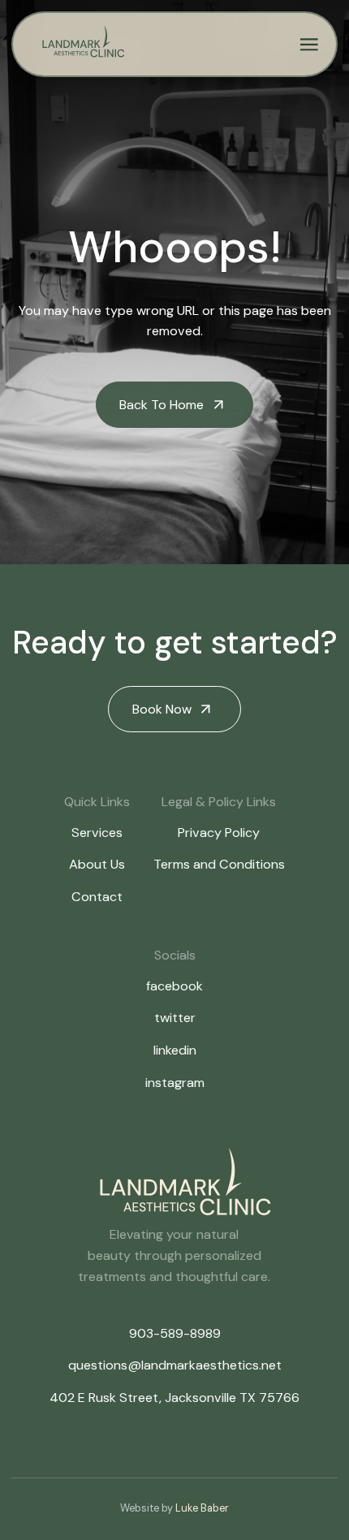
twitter (175, 1017)
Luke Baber (202, 1508)
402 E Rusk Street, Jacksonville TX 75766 (174, 1397)
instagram (175, 1082)
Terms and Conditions (219, 864)
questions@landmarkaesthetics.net (175, 1365)
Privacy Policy (219, 832)
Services (97, 832)
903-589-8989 (175, 1333)
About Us (97, 864)
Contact (97, 896)
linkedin (174, 1050)
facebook (174, 985)
